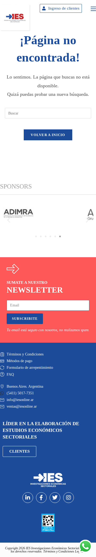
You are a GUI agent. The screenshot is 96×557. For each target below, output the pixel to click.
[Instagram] (68, 497)
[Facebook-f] (41, 497)
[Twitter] (55, 497)
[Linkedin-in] (27, 497)
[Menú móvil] (93, 8)
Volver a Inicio (48, 135)
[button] (8, 219)
